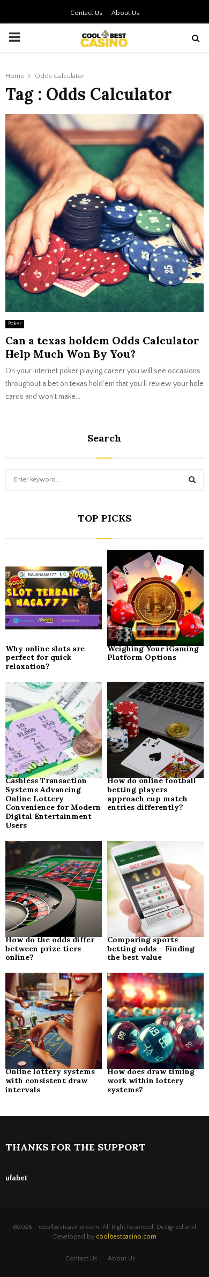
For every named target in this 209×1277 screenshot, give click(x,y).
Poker (14, 324)
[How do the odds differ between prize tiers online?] (53, 889)
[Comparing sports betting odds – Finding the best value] (155, 889)
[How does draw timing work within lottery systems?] (155, 1021)
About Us (125, 13)
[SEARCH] (192, 480)
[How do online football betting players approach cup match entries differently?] (155, 730)
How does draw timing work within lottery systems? (151, 1080)
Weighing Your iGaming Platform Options (153, 653)
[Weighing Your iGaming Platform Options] (155, 598)
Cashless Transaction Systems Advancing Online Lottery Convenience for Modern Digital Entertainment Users (53, 803)
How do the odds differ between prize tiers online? (49, 949)
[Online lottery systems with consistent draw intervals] (53, 1021)
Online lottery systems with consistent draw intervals (50, 1080)
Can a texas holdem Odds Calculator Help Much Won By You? (102, 347)
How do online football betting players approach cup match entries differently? (151, 794)
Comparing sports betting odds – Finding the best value (151, 949)
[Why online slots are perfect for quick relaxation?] (53, 598)
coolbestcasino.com (126, 1236)
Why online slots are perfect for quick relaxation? (45, 658)
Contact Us (86, 13)
